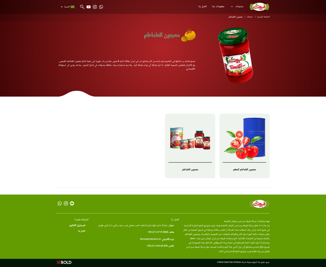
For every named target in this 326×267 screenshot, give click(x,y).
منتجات (239, 6)
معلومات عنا (218, 6)
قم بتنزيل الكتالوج (77, 225)
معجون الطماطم (190, 170)
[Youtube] (88, 7)
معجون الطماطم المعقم (244, 170)
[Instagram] (95, 7)
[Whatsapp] (101, 7)
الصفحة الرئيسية (263, 17)
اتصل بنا (202, 6)
